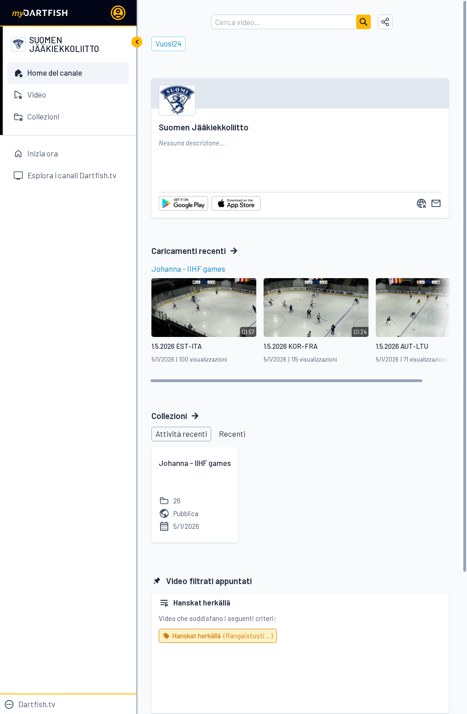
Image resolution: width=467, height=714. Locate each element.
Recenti (232, 433)
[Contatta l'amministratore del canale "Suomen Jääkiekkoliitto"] (436, 203)
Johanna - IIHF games (188, 268)
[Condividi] (385, 22)
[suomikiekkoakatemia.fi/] (421, 203)
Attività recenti (181, 433)
